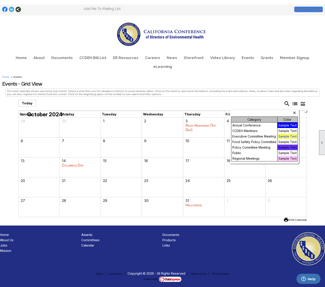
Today (27, 103)
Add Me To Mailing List (102, 9)
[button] (303, 103)
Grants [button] (267, 57)
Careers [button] (152, 57)
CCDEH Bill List (92, 57)
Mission (5, 251)
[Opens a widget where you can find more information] (308, 279)
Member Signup (294, 57)
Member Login (308, 9)
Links (166, 245)
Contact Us (115, 273)
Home (21, 57)
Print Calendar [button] (298, 220)
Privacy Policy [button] (220, 273)
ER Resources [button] (125, 57)
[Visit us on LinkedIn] (11, 9)
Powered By (151, 279)
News (172, 57)
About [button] (39, 57)
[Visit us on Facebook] (5, 9)
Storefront (194, 57)
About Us (6, 240)
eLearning (162, 66)
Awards (86, 235)
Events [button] (248, 57)
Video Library (222, 57)
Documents (62, 57)
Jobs (3, 245)
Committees (90, 240)
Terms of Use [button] (199, 273)
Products (169, 240)
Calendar (87, 245)
